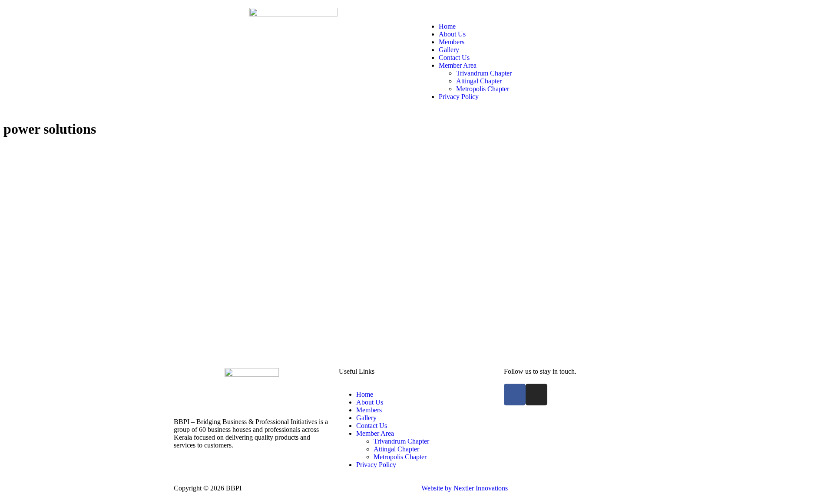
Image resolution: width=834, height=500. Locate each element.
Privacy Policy (459, 96)
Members (451, 42)
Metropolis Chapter (482, 88)
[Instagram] (536, 394)
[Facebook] (515, 394)
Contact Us (454, 57)
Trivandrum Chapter (484, 73)
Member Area (458, 65)
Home (447, 26)
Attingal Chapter (479, 81)
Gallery (449, 49)
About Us (452, 34)
